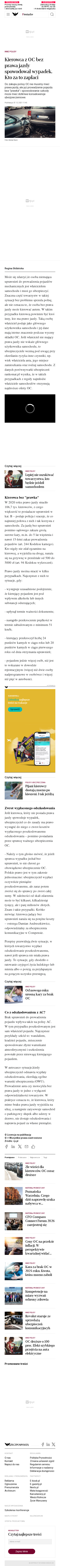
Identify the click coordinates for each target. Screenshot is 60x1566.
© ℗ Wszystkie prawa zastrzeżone (23, 1138)
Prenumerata (12, 1487)
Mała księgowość (39, 1490)
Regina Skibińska (14, 268)
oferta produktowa (15, 1521)
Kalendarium (36, 1516)
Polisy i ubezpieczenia (35, 782)
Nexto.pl (34, 1487)
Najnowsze (35, 1157)
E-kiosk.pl (35, 1480)
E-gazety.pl (36, 1484)
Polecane (22, 1157)
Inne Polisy (10, 51)
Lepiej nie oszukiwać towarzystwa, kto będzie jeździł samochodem (39, 481)
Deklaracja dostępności (42, 1471)
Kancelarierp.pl (38, 1494)
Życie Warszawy (38, 1500)
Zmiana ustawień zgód (42, 1461)
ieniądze (27, 14)
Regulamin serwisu (40, 1464)
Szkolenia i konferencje (17, 1510)
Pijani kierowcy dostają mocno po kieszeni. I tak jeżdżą (39, 790)
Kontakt (9, 1461)
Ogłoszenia (11, 1484)
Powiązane (9, 1157)
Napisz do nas (12, 1464)
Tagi (45, 1157)
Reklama (9, 1480)
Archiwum (10, 1490)
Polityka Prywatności (41, 1457)
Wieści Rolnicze (38, 1497)
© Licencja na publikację (18, 1134)
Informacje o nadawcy (41, 1467)
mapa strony (11, 1516)
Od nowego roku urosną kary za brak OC (39, 994)
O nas (8, 1457)
